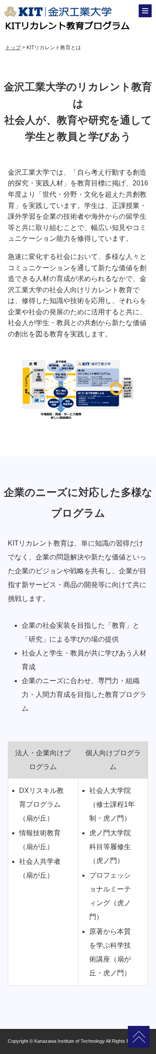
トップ (13, 48)
